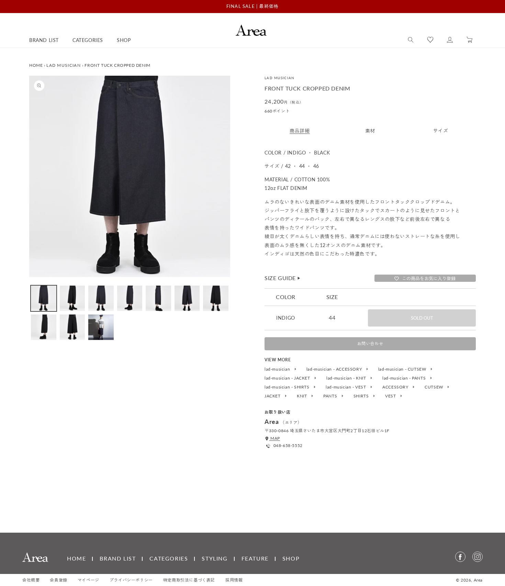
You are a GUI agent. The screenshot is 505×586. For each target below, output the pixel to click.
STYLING (214, 558)
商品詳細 (300, 131)
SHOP (291, 558)
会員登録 (58, 580)
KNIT (302, 396)
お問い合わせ (370, 343)
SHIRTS (362, 396)
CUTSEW (434, 387)
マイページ (88, 580)
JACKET (273, 396)
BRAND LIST (118, 558)
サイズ (440, 131)
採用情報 (234, 580)
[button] (411, 39)
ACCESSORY (395, 387)
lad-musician (278, 369)
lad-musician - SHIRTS (288, 387)
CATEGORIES (168, 558)
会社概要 (31, 580)
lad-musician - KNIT (346, 378)
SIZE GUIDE (283, 278)
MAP (274, 438)
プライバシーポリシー (131, 580)
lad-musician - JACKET (288, 378)
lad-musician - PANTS (404, 378)
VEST (391, 396)
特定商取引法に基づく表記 (189, 580)
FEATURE (255, 558)
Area (478, 580)
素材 (370, 131)
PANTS (330, 396)
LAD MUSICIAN (63, 65)
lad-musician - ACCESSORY (334, 369)
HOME (36, 65)
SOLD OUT (422, 318)
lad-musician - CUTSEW (402, 369)
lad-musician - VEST (346, 387)
